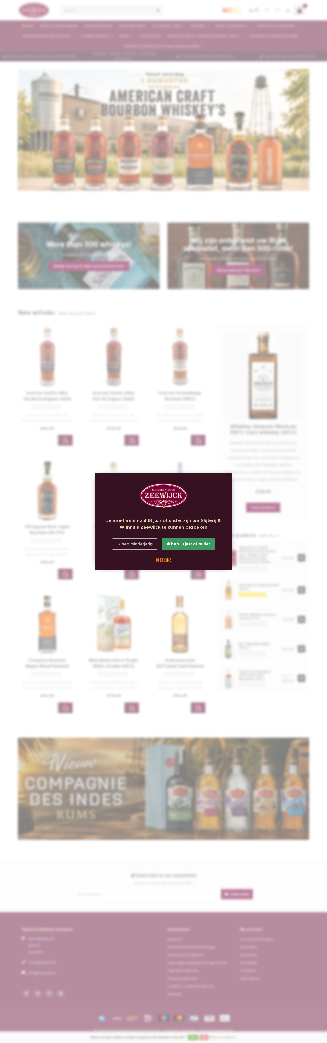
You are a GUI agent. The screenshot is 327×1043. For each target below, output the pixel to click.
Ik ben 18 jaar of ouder (188, 544)
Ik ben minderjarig (135, 544)
